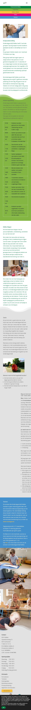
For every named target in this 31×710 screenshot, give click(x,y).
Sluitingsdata (5, 681)
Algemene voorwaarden (8, 687)
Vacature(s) (6, 690)
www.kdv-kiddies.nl (8, 648)
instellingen (22, 704)
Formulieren (5, 677)
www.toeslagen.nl (8, 521)
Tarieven (4, 679)
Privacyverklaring (6, 685)
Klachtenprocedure (7, 683)
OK (3, 707)
